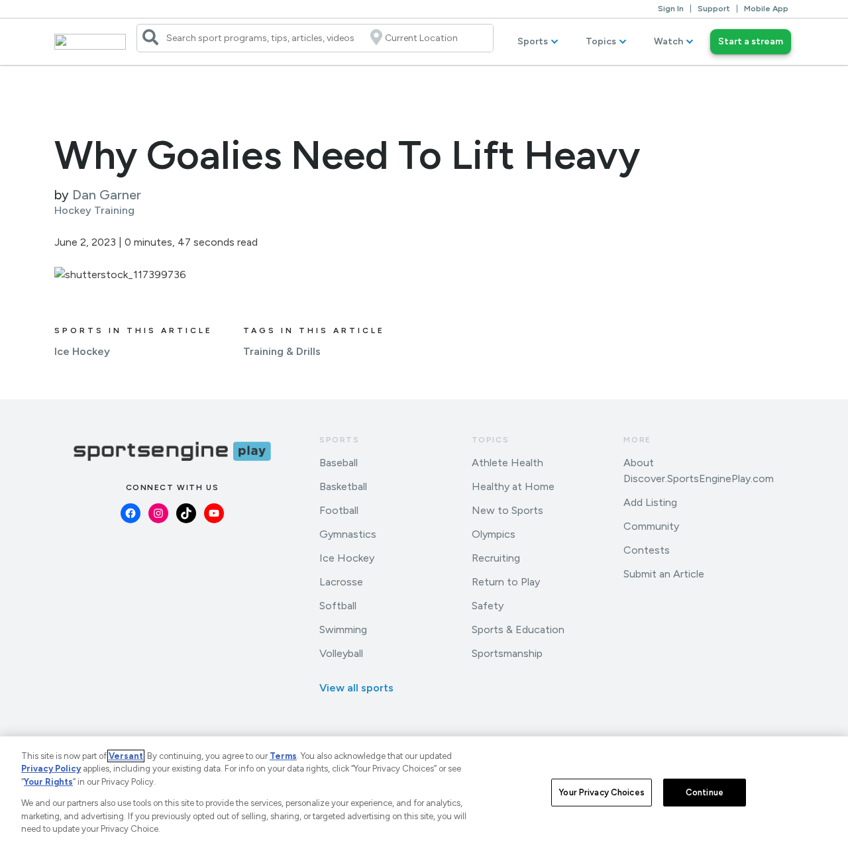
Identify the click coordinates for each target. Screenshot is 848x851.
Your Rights (48, 782)
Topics (601, 41)
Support (714, 8)
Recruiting (496, 558)
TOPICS (490, 439)
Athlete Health (507, 462)
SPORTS (339, 439)
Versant (126, 756)
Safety (488, 605)
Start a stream (750, 41)
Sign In (671, 8)
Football (338, 510)
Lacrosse (341, 582)
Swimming (343, 629)
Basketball (343, 486)
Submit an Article (663, 574)
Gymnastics (347, 534)
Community (651, 526)
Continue (704, 792)
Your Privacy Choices (601, 792)
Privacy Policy (51, 769)
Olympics (493, 534)
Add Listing (650, 502)
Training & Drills (282, 351)
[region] (424, 793)
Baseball (338, 462)
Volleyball (341, 653)
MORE (637, 439)
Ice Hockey (82, 351)
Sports (532, 41)
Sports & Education (518, 629)
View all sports (356, 687)
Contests (646, 550)
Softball (337, 605)
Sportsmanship (507, 653)
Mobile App (766, 8)
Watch (668, 41)
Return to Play (506, 582)
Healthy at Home (513, 486)
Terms (283, 756)
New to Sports (507, 510)
